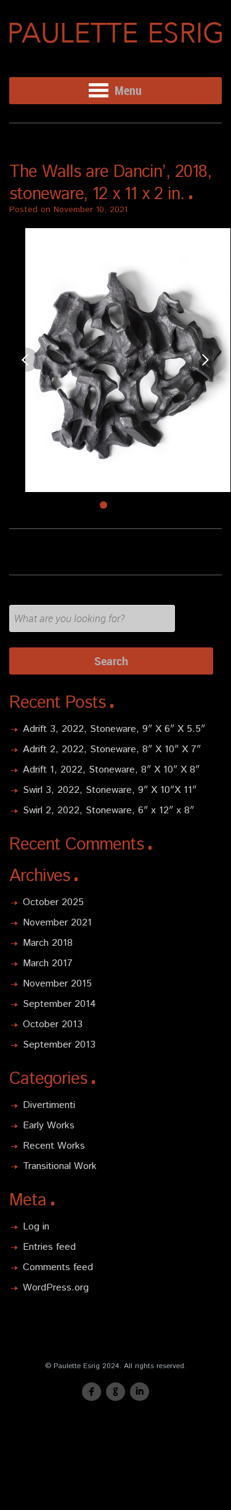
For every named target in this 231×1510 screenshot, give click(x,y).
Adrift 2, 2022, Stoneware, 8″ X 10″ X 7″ (112, 749)
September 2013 (59, 1045)
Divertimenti (49, 1105)
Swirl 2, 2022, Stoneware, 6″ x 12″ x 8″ (108, 810)
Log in (36, 1227)
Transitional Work (60, 1166)
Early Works (49, 1125)
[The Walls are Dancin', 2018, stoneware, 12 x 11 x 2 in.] (115, 360)
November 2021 (57, 923)
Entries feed (49, 1247)
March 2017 (48, 963)
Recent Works (54, 1146)
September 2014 (59, 1004)
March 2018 (48, 943)
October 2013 (53, 1024)
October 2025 (53, 902)
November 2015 (57, 984)
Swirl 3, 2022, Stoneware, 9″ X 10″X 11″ (110, 790)
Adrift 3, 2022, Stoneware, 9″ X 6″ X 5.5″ (114, 729)
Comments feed (58, 1267)
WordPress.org (56, 1288)
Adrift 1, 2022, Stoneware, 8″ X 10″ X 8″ (111, 770)
